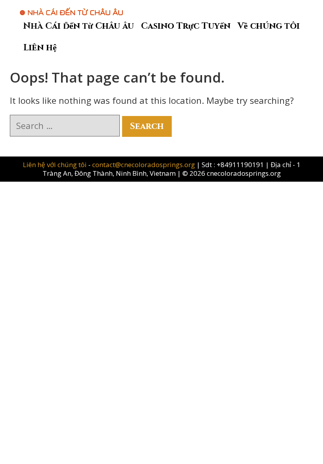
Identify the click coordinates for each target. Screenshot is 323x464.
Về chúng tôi (269, 26)
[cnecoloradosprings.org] (71, 7)
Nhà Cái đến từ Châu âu (78, 26)
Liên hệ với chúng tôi (55, 164)
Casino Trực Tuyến (185, 26)
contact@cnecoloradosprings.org (143, 164)
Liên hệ (40, 47)
